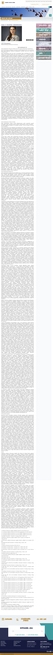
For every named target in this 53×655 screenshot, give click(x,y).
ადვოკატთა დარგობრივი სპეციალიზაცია (29, 1)
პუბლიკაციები (41, 1)
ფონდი (41, 53)
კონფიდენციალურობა (17, 645)
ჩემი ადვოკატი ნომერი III (14, 20)
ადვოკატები (42, 48)
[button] (50, 15)
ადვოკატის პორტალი (45, 4)
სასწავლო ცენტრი (43, 30)
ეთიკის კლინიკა (3, 645)
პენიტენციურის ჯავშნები (35, 4)
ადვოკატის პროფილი (44, 57)
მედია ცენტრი (44, 1)
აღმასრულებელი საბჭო (45, 25)
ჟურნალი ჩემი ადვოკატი (50, 1)
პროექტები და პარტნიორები (37, 1)
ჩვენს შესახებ (3, 641)
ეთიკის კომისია (43, 34)
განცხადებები (34, 1)
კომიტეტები (42, 39)
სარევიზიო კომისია (44, 44)
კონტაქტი (46, 1)
